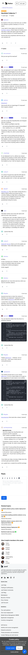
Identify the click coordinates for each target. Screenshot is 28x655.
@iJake (9, 244)
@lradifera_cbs (5, 191)
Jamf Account (4, 602)
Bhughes (6, 293)
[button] (3, 3)
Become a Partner (5, 597)
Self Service (4, 625)
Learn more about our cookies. (17, 644)
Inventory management (7, 620)
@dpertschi (4, 103)
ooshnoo (6, 100)
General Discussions (7, 7)
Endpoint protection (6, 630)
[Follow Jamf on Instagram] (11, 577)
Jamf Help (3, 585)
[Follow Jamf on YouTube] (8, 577)
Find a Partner (4, 600)
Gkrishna (6, 256)
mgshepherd (7, 371)
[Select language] (16, 3)
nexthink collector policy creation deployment (13, 508)
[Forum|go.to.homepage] (8, 3)
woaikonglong (9, 556)
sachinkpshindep (8, 427)
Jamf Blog (3, 592)
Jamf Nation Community (7, 590)
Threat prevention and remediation (10, 632)
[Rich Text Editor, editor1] (14, 487)
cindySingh (6, 153)
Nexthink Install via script (8, 531)
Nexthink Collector (6, 30)
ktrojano (8, 547)
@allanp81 (4, 244)
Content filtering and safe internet (9, 635)
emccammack (7, 53)
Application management (7, 617)
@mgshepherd (5, 417)
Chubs (7, 543)
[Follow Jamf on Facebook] (14, 577)
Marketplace (4, 595)
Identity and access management (9, 627)
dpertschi (6, 20)
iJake (5, 210)
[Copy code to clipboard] (25, 324)
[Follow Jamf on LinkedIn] (5, 577)
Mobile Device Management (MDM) (10, 615)
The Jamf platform (5, 610)
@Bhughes (4, 376)
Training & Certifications (7, 587)
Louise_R (6, 171)
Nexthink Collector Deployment (9, 527)
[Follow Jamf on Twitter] (2, 577)
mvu (7, 561)
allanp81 (6, 188)
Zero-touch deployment (7, 612)
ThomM (7, 552)
